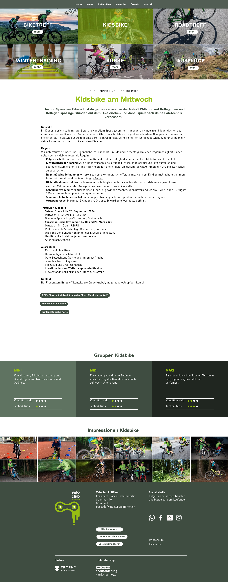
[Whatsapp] (152, 517)
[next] (221, 462)
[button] (18, 448)
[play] (222, 479)
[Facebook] (161, 517)
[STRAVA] (170, 517)
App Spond (96, 178)
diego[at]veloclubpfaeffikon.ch (126, 282)
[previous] (6, 462)
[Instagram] (179, 517)
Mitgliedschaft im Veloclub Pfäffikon (137, 159)
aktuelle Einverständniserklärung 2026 (134, 163)
